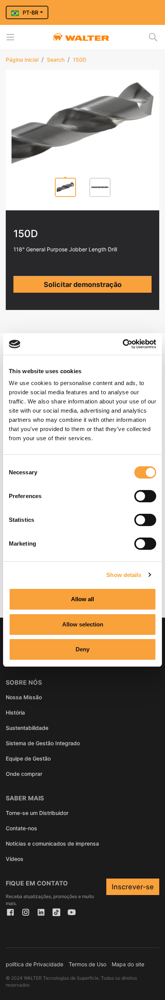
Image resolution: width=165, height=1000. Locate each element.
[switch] (145, 496)
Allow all (82, 599)
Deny (82, 649)
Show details (123, 575)
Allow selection (82, 624)
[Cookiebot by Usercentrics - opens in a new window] (122, 344)
